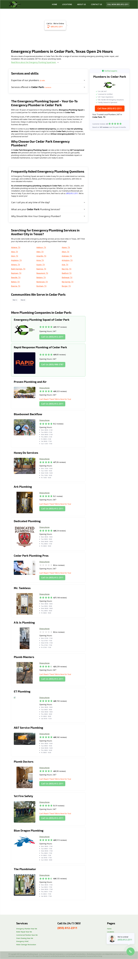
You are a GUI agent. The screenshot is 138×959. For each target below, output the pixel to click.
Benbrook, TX (42, 282)
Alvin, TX (14, 256)
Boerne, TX (15, 286)
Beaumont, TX (42, 273)
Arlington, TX (67, 260)
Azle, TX (65, 264)
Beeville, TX (15, 277)
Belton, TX (15, 282)
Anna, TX (40, 260)
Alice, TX (14, 252)
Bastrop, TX (41, 269)
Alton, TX (65, 252)
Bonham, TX (41, 286)
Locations (67, 4)
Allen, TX (39, 252)
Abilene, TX (15, 247)
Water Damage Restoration (26, 945)
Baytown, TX (16, 273)
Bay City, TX (66, 269)
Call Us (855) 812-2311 (52, 336)
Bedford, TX (66, 273)
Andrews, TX (67, 256)
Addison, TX (41, 247)
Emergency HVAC (22, 941)
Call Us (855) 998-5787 (52, 364)
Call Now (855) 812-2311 (110, 108)
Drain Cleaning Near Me (24, 938)
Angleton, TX (16, 260)
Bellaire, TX (41, 277)
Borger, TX (66, 286)
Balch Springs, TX (18, 269)
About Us (81, 4)
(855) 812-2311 (57, 26)
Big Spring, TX (67, 282)
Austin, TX (40, 264)
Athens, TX (15, 264)
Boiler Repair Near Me (24, 932)
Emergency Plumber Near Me (26, 929)
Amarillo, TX (41, 256)
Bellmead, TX (67, 277)
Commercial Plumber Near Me (27, 935)
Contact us (96, 4)
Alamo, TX (66, 247)
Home (54, 4)
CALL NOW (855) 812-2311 (118, 4)
